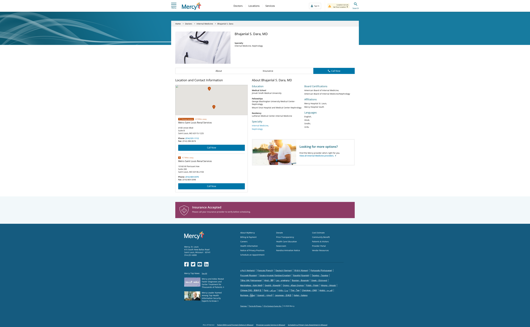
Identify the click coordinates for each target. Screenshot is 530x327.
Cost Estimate (318, 232)
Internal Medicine (205, 23)
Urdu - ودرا (283, 290)
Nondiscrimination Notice (288, 250)
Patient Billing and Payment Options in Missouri (235, 325)
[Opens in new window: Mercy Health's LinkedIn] (206, 264)
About (219, 70)
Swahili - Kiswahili (272, 285)
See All (204, 273)
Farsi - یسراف (270, 290)
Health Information (249, 246)
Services (270, 5)
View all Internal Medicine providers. (317, 155)
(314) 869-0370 (192, 177)
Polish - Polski (312, 285)
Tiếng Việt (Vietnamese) (251, 280)
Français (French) (265, 270)
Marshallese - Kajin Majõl (251, 285)
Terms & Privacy (255, 306)
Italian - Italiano (301, 295)
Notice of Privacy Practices (252, 250)
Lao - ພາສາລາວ (283, 280)
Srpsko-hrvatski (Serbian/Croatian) (275, 275)
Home (178, 23)
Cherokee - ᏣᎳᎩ (309, 290)
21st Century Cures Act (273, 306)
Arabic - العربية (325, 290)
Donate (279, 232)
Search (356, 8)
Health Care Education (286, 241)
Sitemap (243, 306)
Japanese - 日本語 (283, 295)
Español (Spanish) (301, 275)
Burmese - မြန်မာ (247, 295)
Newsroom (281, 246)
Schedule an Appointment (252, 254)
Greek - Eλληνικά (319, 280)
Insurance (268, 70)
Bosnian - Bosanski (300, 280)
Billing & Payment (248, 237)
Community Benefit (321, 237)
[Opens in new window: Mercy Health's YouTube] (200, 264)
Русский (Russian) (248, 275)
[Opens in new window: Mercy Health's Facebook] (186, 264)
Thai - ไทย (295, 290)
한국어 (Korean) (301, 270)
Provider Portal (319, 246)
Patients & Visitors (320, 241)
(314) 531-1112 (192, 138)
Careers (243, 241)
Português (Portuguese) (321, 270)
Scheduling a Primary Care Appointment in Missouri (307, 325)
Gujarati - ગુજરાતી (264, 295)
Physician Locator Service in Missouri (270, 325)
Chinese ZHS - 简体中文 (251, 290)
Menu (173, 7)
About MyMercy (247, 232)
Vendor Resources (320, 250)
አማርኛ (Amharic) (247, 270)
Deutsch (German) (283, 270)
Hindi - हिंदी (268, 280)
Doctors (238, 5)
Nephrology (257, 129)
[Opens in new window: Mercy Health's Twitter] (193, 264)
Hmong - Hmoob (328, 285)
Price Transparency (285, 237)
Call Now (335, 70)
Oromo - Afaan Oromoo (293, 285)
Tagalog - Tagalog (320, 275)
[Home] (191, 6)
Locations (254, 5)
